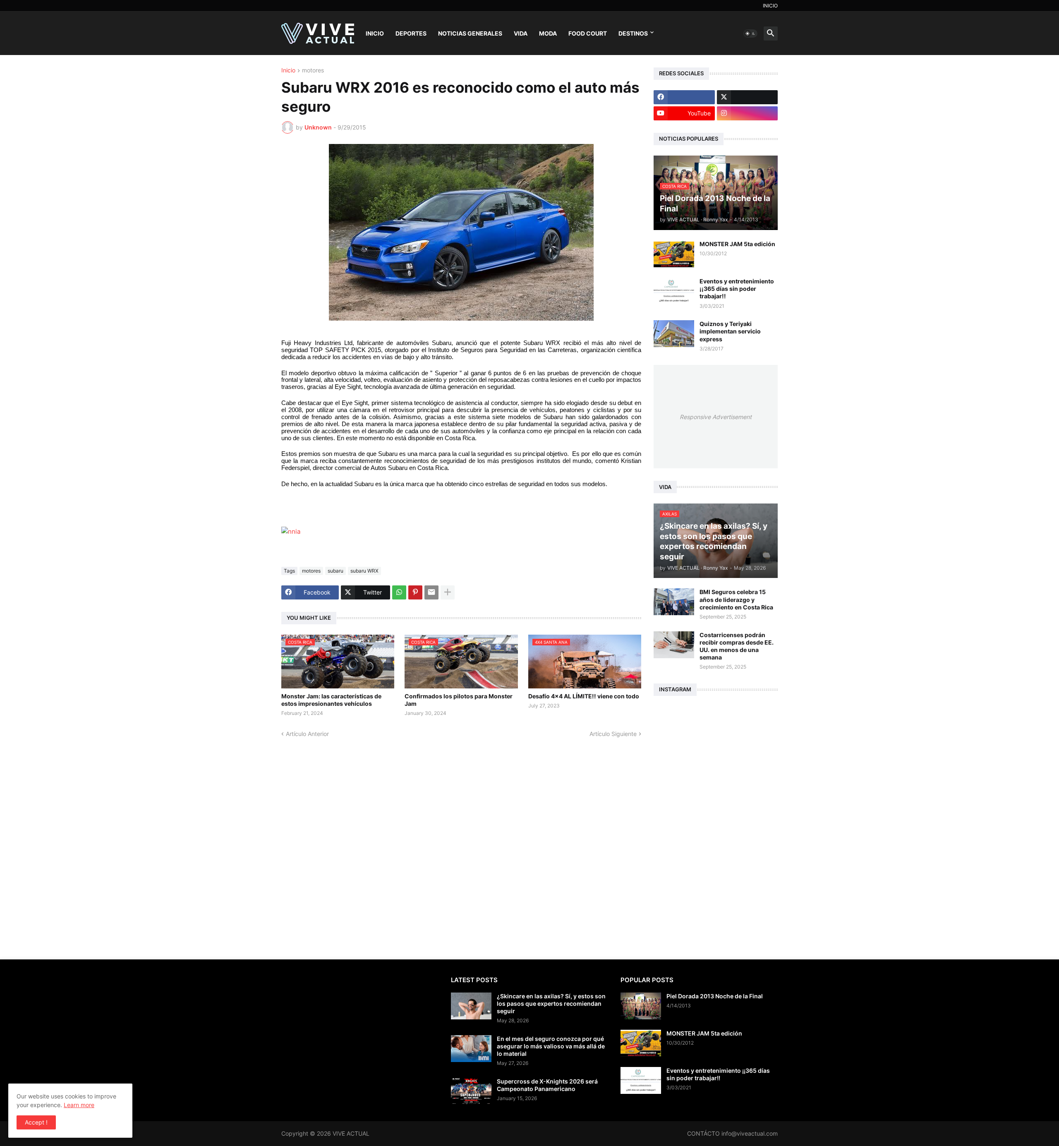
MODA (548, 33)
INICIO (770, 5)
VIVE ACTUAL (351, 1133)
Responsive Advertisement (716, 416)
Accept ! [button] (36, 1122)
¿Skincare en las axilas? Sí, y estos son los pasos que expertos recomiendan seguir (551, 1003)
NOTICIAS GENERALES (470, 33)
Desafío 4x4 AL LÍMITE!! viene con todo (583, 696)
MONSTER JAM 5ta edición (737, 243)
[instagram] (747, 113)
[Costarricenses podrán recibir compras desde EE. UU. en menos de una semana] (674, 644)
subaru (335, 571)
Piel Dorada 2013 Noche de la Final (714, 996)
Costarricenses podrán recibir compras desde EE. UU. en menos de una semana (737, 646)
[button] (750, 33)
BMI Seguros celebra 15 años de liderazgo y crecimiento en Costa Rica (736, 599)
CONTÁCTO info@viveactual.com (732, 1133)
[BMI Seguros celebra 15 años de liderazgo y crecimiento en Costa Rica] (674, 601)
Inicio (288, 70)
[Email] (431, 592)
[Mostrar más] (448, 592)
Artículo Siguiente (613, 733)
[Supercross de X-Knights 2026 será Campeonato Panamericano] (471, 1091)
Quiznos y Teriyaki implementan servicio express (730, 331)
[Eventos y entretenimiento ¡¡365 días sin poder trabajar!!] (674, 291)
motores (313, 70)
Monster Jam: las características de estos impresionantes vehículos (331, 700)
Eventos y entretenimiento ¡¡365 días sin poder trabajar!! (737, 289)
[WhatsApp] (399, 592)
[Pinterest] (415, 592)
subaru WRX (364, 571)
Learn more (79, 1104)
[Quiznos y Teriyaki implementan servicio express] (674, 333)
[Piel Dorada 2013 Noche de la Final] (641, 1006)
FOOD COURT (587, 33)
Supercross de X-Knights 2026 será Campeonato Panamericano (547, 1085)
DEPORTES (410, 33)
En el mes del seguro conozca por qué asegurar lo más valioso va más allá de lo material (551, 1046)
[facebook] (684, 97)
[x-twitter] (747, 97)
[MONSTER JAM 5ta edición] (674, 253)
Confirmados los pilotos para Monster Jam (459, 700)
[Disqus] (461, 841)
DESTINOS (633, 33)
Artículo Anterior (307, 733)
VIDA (520, 33)
